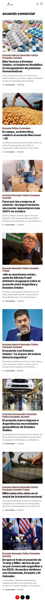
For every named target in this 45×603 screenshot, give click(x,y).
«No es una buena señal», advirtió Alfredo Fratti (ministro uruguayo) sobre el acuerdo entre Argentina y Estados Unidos (21, 281)
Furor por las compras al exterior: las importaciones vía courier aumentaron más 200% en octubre (21, 206)
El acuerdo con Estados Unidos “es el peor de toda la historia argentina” (21, 354)
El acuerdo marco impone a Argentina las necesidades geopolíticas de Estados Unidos (20, 425)
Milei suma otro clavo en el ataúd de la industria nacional (22, 495)
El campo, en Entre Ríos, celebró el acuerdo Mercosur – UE (21, 135)
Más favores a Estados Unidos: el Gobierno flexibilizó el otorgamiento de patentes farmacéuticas (22, 66)
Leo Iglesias (10, 85)
